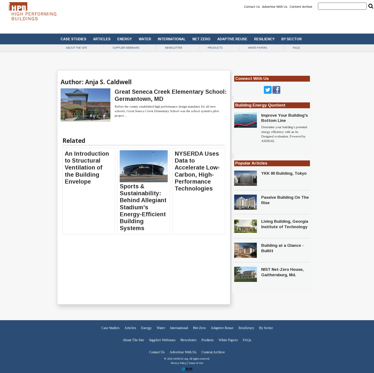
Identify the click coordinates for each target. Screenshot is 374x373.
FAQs (296, 48)
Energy (124, 39)
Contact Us (252, 6)
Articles (102, 39)
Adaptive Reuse (232, 39)
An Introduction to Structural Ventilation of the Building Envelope (87, 167)
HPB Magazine (32, 12)
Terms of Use (195, 363)
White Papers (257, 48)
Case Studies (73, 39)
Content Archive (301, 6)
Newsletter (173, 48)
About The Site (76, 48)
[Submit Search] (371, 6)
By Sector (291, 39)
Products (215, 48)
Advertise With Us (274, 6)
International (172, 39)
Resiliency (264, 39)
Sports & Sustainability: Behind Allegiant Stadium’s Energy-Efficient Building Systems (143, 207)
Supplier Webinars (126, 48)
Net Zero (201, 39)
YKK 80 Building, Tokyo (284, 173)
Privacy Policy (178, 363)
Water (145, 39)
